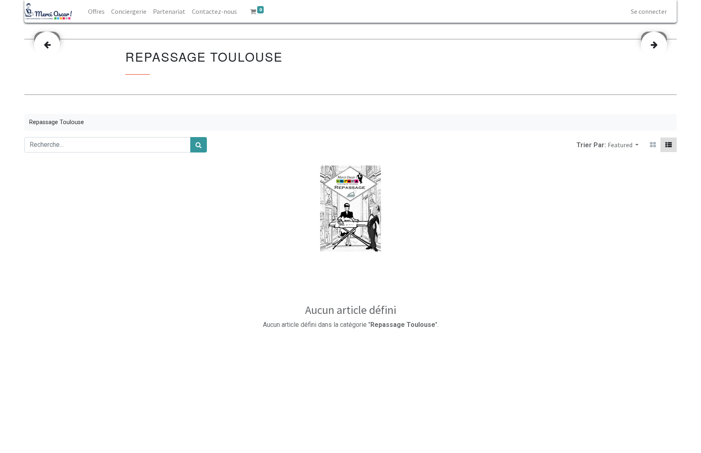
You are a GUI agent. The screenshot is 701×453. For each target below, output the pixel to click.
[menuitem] (96, 11)
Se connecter (649, 11)
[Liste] (668, 144)
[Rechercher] (198, 144)
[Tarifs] (653, 144)
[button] (623, 144)
